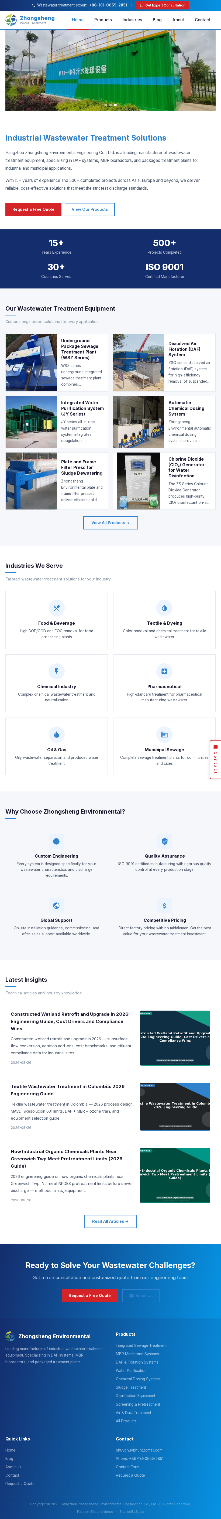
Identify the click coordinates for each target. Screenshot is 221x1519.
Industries (132, 19)
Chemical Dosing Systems (138, 1379)
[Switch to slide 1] (105, 105)
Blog (157, 19)
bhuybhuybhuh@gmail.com (139, 1450)
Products (103, 19)
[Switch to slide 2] (110, 105)
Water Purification (131, 1370)
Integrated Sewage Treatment (141, 1345)
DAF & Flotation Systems (137, 1362)
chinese (106, 1512)
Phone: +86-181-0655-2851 (140, 1458)
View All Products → (110, 522)
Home (78, 19)
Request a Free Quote (33, 209)
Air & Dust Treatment (133, 1413)
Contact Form (127, 1467)
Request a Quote (19, 1483)
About (178, 19)
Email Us (144, 1295)
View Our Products (90, 209)
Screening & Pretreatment (138, 1404)
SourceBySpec (131, 1512)
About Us (13, 1467)
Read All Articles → (110, 1221)
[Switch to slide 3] (115, 105)
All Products (126, 1421)
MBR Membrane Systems (137, 1354)
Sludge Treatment (131, 1387)
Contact (202, 19)
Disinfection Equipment (135, 1396)
